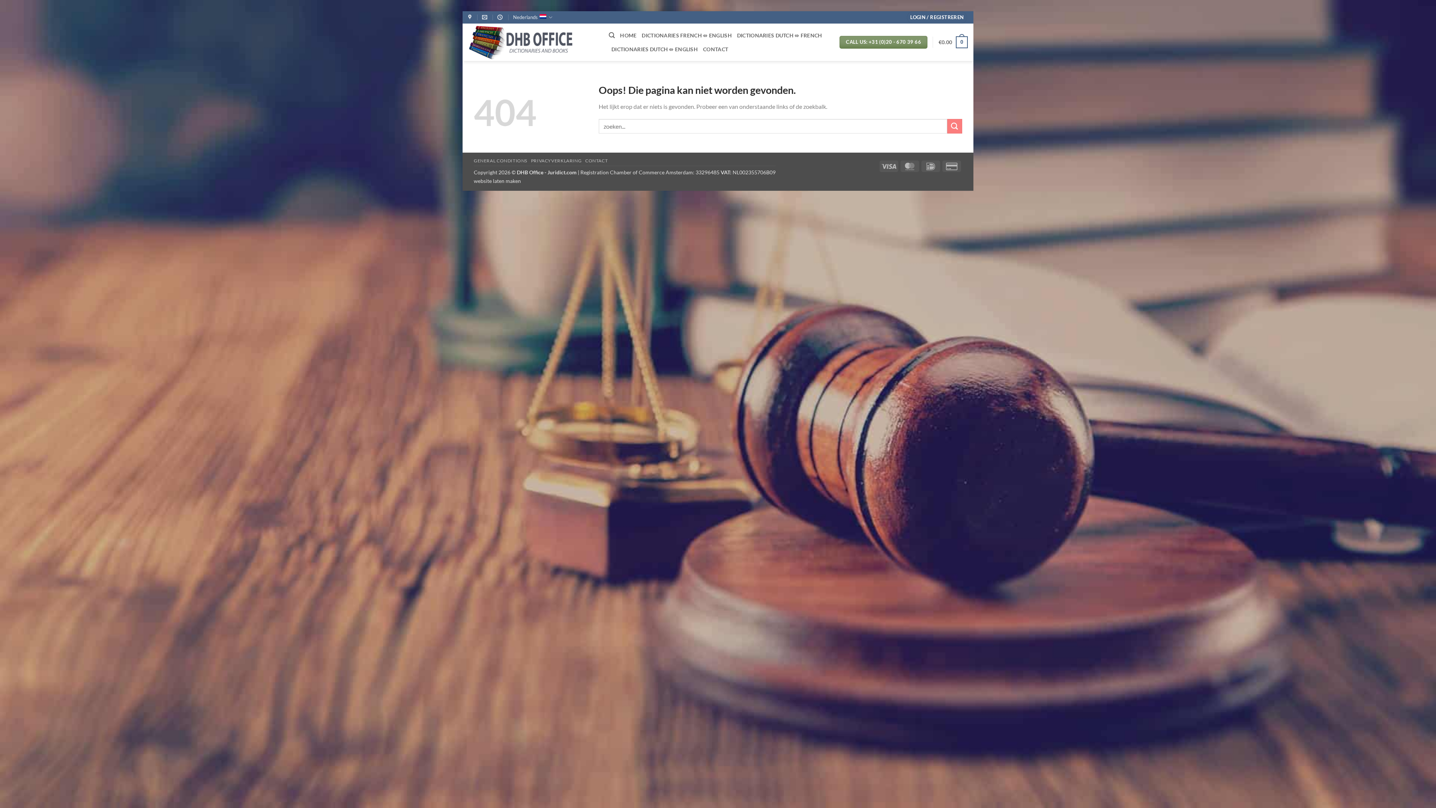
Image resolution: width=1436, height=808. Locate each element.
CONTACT (715, 49)
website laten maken (497, 181)
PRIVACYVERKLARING (556, 160)
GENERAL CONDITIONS (500, 160)
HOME (628, 35)
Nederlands (525, 17)
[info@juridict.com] (485, 17)
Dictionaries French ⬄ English (686, 35)
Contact (596, 160)
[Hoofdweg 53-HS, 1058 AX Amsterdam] (470, 17)
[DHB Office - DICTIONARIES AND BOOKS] (533, 42)
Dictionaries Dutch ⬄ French (779, 35)
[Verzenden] (954, 126)
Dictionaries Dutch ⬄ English (654, 49)
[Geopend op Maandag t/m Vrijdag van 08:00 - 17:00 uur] (500, 17)
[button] (937, 17)
